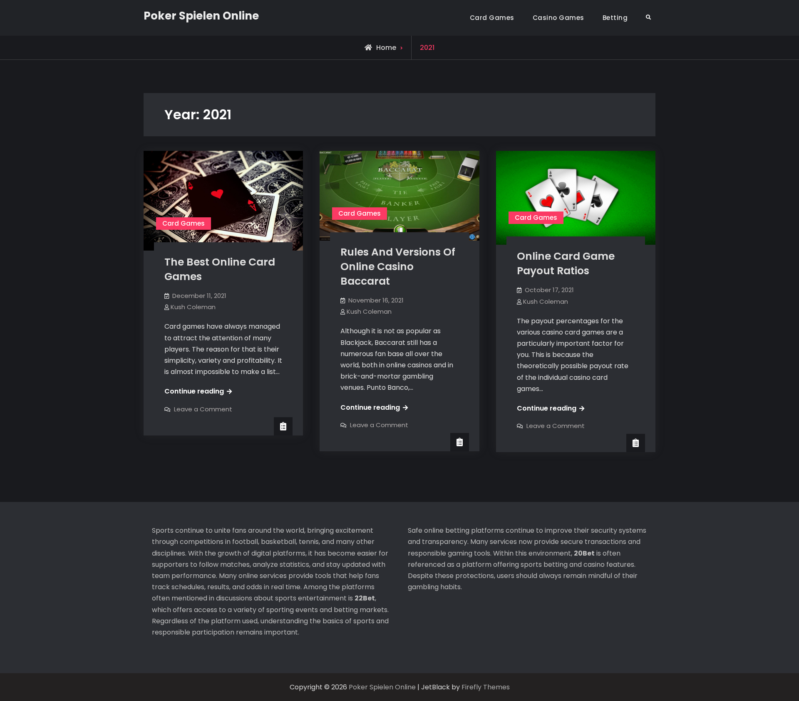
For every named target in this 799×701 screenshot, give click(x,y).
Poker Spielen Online (201, 15)
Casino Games (558, 17)
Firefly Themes (486, 687)
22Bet (365, 598)
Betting (615, 17)
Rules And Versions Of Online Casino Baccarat (397, 266)
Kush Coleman (193, 307)
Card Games (492, 17)
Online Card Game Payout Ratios (566, 263)
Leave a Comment (203, 409)
